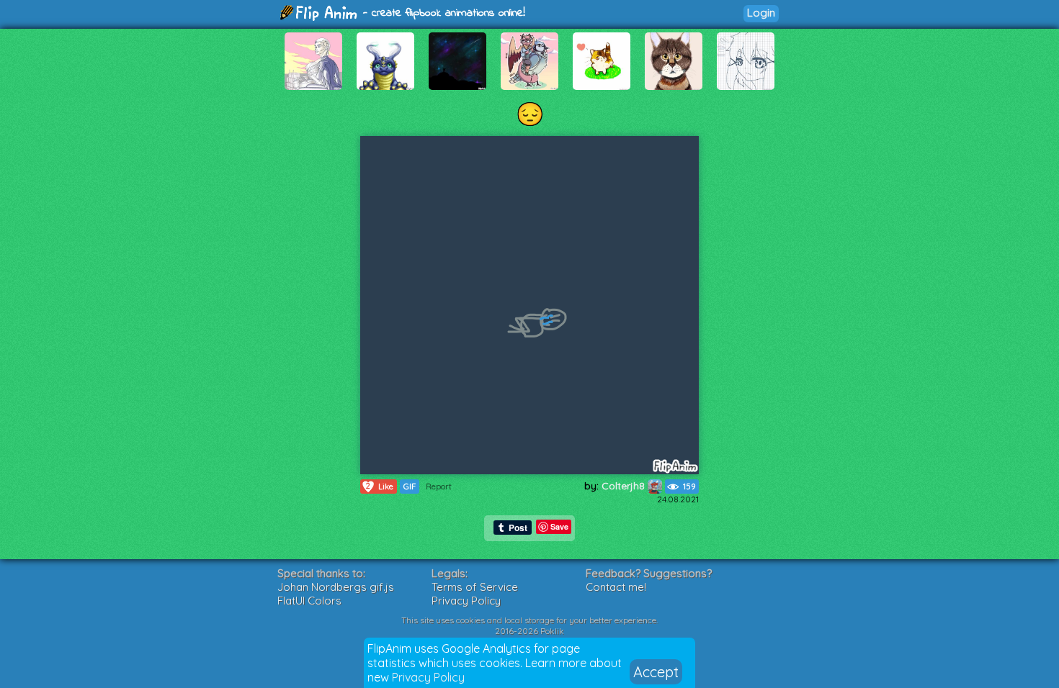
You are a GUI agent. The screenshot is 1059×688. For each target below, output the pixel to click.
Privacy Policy (428, 677)
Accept (656, 672)
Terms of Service (475, 587)
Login (761, 12)
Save (559, 526)
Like (379, 486)
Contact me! (616, 587)
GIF (409, 486)
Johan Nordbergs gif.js (335, 587)
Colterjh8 (625, 485)
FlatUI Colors (309, 600)
